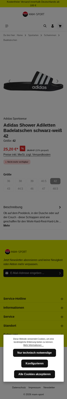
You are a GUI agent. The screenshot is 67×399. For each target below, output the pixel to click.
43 (10, 189)
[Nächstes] (57, 81)
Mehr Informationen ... (33, 345)
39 (33, 182)
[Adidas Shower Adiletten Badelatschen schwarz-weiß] (33, 81)
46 (33, 189)
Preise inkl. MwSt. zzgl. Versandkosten (27, 154)
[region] (33, 81)
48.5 (56, 189)
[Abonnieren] (60, 273)
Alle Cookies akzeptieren (34, 374)
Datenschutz (19, 387)
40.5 (45, 182)
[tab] (32, 216)
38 (22, 182)
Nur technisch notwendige (34, 352)
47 (45, 189)
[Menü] (6, 25)
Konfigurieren (35, 363)
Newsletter (49, 387)
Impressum (35, 387)
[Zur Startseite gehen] (33, 14)
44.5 (21, 189)
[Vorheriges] (9, 81)
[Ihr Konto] (52, 25)
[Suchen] (45, 25)
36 (10, 182)
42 (57, 182)
